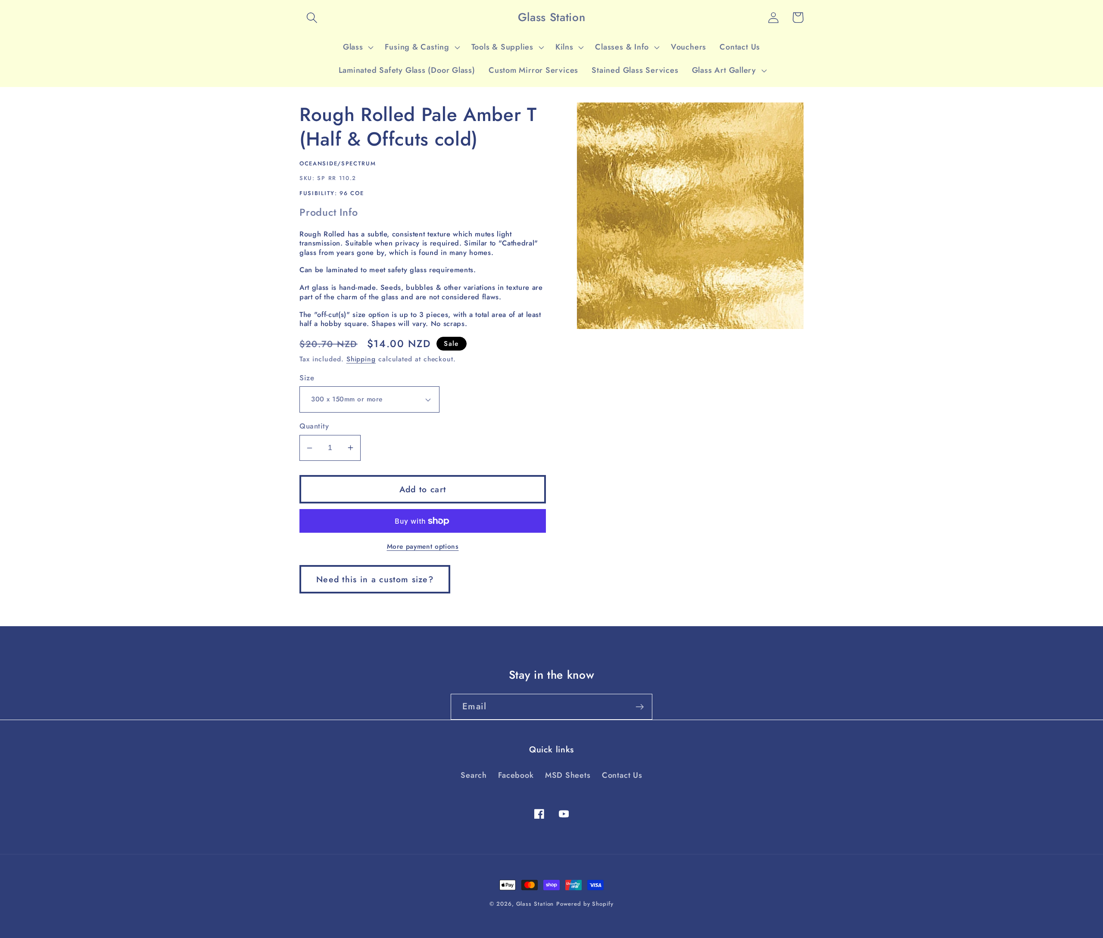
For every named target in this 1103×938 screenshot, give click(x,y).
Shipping (361, 359)
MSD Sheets (568, 775)
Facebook (515, 775)
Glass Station (535, 904)
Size (306, 378)
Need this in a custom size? (374, 579)
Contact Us (622, 775)
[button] (311, 17)
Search (474, 775)
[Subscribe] (639, 707)
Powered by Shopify (584, 904)
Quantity (314, 426)
